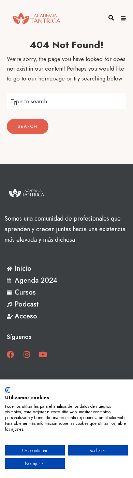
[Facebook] (10, 354)
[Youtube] (42, 354)
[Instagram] (26, 354)
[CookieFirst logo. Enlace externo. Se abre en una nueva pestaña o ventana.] (7, 390)
